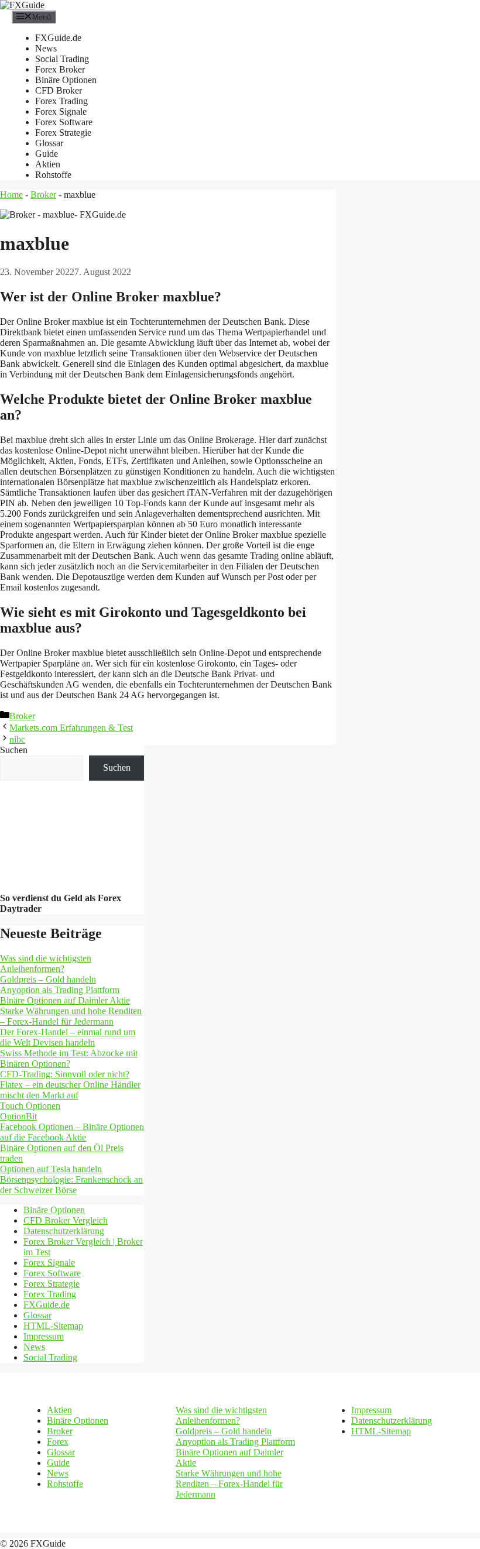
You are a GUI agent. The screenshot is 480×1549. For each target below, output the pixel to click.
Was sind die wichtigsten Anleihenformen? (45, 963)
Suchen (14, 750)
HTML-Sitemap (53, 1326)
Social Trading (62, 59)
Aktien (47, 164)
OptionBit (18, 1116)
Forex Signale (61, 111)
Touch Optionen (30, 1106)
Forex (57, 1442)
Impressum (43, 1336)
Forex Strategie (63, 133)
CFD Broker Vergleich (65, 1220)
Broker (43, 195)
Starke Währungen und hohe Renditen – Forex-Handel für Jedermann (71, 1016)
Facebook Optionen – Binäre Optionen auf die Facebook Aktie (72, 1132)
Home (11, 195)
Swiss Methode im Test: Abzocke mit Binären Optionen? (69, 1058)
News (46, 48)
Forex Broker (60, 69)
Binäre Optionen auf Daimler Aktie (65, 1000)
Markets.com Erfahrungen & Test (71, 728)
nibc (17, 739)
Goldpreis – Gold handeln (48, 979)
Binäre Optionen (66, 80)
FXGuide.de (58, 38)
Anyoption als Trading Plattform (59, 990)
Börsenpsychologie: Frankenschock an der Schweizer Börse (71, 1184)
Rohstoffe (53, 175)
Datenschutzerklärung (63, 1231)
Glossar (49, 143)
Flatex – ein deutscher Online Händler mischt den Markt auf (70, 1090)
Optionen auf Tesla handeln (51, 1169)
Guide (46, 154)
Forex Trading (61, 101)
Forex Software (63, 122)
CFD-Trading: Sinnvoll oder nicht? (64, 1074)
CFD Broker (58, 90)
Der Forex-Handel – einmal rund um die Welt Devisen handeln (67, 1037)
